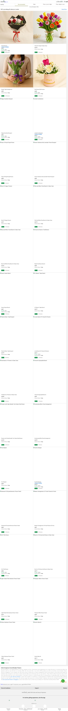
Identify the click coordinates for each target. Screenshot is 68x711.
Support (37, 688)
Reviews (65, 688)
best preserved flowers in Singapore (11, 679)
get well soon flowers (15, 676)
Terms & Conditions (5, 688)
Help (59, 709)
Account (42, 709)
